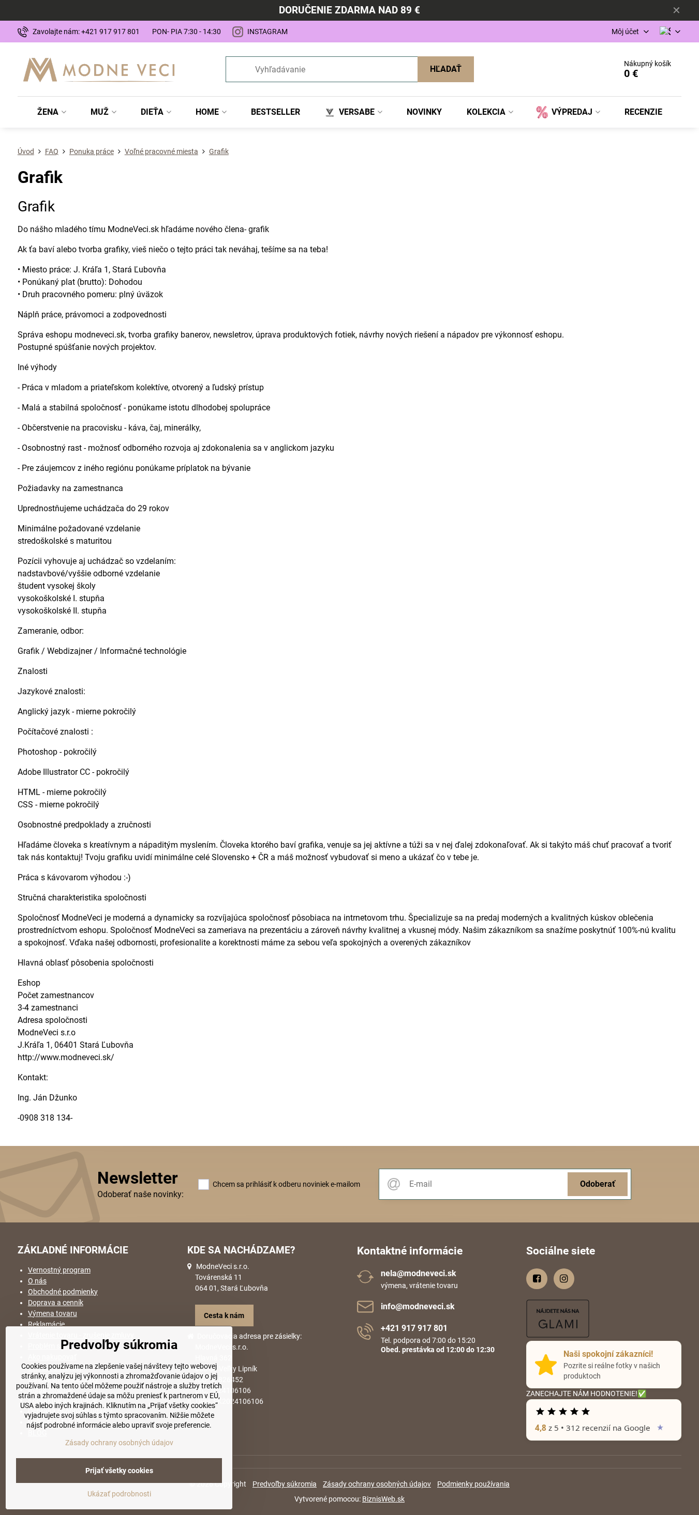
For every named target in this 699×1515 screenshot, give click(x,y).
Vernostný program (59, 1270)
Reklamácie (46, 1324)
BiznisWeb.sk (383, 1499)
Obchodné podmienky (63, 1292)
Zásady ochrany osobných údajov (377, 1484)
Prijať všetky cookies (119, 1470)
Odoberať (597, 1184)
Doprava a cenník (55, 1302)
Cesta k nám (224, 1315)
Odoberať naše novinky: (140, 1194)
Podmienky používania (473, 1484)
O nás (37, 1281)
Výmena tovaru (52, 1313)
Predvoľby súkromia (284, 1484)
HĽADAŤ (446, 69)
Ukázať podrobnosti (119, 1494)
